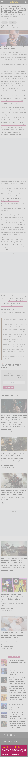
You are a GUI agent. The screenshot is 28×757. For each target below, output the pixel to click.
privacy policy (20, 751)
